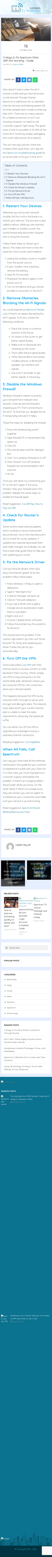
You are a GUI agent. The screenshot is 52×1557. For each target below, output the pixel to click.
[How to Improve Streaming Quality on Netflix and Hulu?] (11, 902)
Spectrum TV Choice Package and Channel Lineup (40, 911)
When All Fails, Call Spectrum (20, 198)
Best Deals (11, 979)
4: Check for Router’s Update (20, 187)
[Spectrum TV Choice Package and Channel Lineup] (41, 899)
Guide (37, 70)
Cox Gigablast (32, 742)
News (9, 996)
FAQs (9, 985)
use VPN (26, 664)
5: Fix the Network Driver (18, 191)
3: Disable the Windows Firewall (21, 184)
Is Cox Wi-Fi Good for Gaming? (39, 872)
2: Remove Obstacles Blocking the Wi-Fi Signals (25, 179)
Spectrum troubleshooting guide (24, 152)
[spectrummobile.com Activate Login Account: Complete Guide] (26, 902)
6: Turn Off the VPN (15, 194)
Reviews (10, 1002)
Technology (12, 1013)
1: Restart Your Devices (17, 173)
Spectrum (44, 70)
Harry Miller (18, 64)
